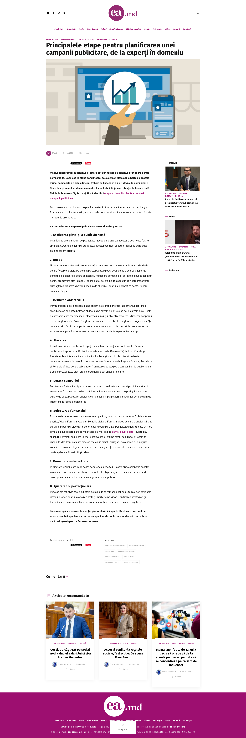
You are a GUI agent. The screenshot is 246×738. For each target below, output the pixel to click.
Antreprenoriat (68, 39)
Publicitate (59, 29)
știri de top (170, 250)
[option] (70, 643)
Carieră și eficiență (86, 39)
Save (85, 678)
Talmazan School (131, 562)
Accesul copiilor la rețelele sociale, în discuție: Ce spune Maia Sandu (123, 653)
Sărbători (183, 247)
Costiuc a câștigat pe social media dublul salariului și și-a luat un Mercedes (70, 653)
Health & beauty (116, 29)
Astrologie (187, 29)
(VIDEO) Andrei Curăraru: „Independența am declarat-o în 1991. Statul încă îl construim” (181, 257)
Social (81, 29)
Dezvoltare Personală (107, 39)
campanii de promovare (115, 546)
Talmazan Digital (112, 562)
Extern (182, 643)
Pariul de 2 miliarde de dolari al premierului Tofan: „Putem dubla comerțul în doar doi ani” (181, 203)
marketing (109, 551)
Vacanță (176, 29)
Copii (125, 643)
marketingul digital (126, 551)
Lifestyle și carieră (133, 29)
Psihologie (157, 29)
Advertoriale (52, 39)
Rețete (147, 29)
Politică (179, 196)
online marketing (112, 557)
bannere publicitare (123, 431)
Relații (103, 29)
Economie (183, 193)
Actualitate (71, 29)
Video (167, 29)
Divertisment (92, 29)
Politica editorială (176, 727)
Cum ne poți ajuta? (69, 727)
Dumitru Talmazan (136, 546)
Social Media (129, 557)
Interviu (168, 196)
